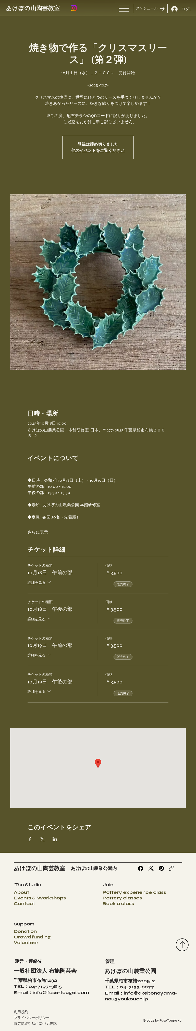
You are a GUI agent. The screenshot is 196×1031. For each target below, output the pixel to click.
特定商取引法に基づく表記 (35, 1024)
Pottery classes (122, 898)
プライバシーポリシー (32, 1018)
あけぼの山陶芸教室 (39, 868)
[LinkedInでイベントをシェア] (55, 839)
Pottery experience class (134, 892)
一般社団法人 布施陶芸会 (45, 971)
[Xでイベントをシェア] (42, 839)
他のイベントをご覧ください (98, 150)
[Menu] (123, 8)
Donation (25, 931)
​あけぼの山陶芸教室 (33, 8)
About (21, 892)
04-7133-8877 (137, 987)
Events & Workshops (40, 898)
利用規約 (21, 1012)
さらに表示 (38, 532)
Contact (24, 903)
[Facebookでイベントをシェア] (30, 839)
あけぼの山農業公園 (130, 971)
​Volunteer (26, 942)
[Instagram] (74, 8)
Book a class (118, 903)
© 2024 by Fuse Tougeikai (162, 1020)
